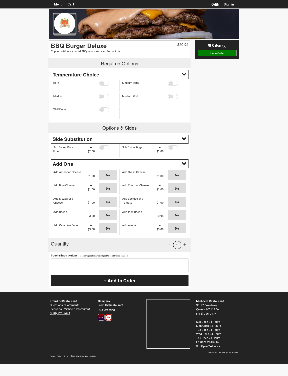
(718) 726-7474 (60, 313)
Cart (71, 4)
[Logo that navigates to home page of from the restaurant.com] (101, 317)
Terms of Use (70, 356)
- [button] (169, 244)
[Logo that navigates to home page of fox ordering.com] (108, 317)
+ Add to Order (120, 281)
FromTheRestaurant (110, 305)
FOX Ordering (106, 310)
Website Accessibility (86, 356)
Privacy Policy (56, 356)
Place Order (217, 53)
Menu (58, 4)
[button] (108, 83)
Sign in (229, 4)
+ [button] (184, 244)
